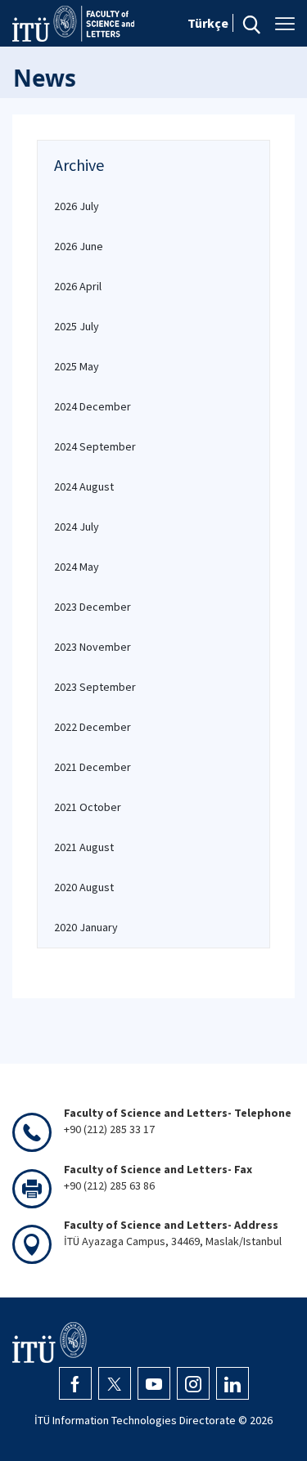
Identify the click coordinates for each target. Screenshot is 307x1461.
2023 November (92, 646)
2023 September (95, 686)
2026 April (78, 286)
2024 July (76, 526)
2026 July (76, 206)
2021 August (84, 847)
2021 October (87, 807)
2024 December (92, 406)
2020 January (86, 927)
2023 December (92, 606)
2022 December (92, 726)
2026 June (78, 246)
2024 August (84, 486)
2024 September (95, 446)
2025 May (76, 366)
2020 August (84, 887)
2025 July (76, 326)
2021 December (92, 767)
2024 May (76, 566)
